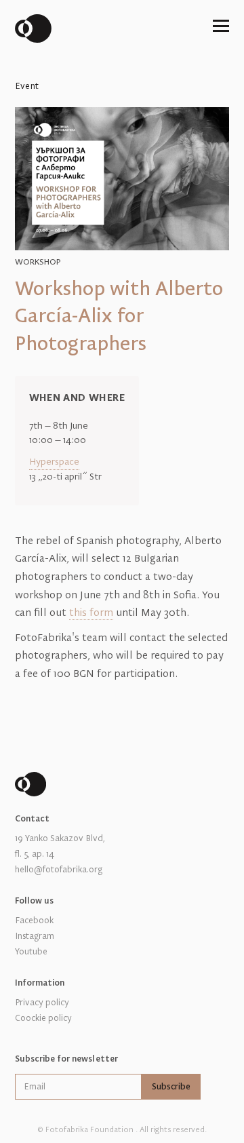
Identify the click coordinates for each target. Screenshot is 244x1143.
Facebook (34, 920)
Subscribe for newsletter (66, 1058)
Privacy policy (42, 1002)
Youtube (31, 951)
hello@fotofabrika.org (58, 869)
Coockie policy (43, 1018)
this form (91, 612)
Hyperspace (54, 462)
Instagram (34, 936)
